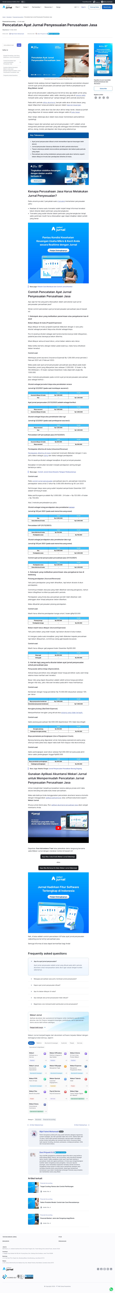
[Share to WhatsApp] (100, 97)
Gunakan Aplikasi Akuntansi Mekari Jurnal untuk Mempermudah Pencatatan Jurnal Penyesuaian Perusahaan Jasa (11, 70)
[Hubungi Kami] (111, 1289)
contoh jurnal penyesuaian (42, 481)
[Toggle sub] (20, 62)
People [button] (72, 1043)
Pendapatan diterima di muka (39, 453)
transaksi (61, 201)
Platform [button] (39, 1043)
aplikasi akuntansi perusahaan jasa (64, 805)
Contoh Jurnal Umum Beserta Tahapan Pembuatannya (57, 472)
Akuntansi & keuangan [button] (51, 1043)
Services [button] (79, 1043)
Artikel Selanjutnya (80, 1125)
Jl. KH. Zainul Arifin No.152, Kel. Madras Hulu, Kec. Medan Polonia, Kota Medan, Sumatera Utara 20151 (28, 1262)
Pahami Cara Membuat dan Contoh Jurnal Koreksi (55, 286)
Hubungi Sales (94, 7)
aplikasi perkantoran (54, 798)
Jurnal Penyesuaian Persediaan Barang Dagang (65, 768)
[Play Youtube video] (58, 828)
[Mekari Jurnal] (7, 7)
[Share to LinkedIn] (103, 97)
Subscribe (103, 88)
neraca (71, 507)
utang (46, 455)
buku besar (75, 112)
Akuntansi (9, 17)
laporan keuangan (74, 105)
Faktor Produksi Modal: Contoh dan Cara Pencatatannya (59, 1202)
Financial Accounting (18, 17)
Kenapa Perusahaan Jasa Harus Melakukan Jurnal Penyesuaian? (11, 56)
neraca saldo (81, 95)
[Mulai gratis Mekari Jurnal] (58, 175)
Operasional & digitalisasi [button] (36, 1047)
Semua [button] (31, 1043)
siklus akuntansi (49, 102)
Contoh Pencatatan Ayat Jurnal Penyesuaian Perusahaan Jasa (9, 62)
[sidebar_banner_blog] (103, 60)
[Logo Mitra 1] (23, 2)
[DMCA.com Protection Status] (29, 1277)
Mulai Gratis (107, 7)
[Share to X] (96, 97)
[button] (77, 7)
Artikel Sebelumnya (36, 1125)
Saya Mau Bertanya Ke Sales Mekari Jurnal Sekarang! (58, 868)
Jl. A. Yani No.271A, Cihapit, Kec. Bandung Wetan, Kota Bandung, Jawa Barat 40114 (23, 1258)
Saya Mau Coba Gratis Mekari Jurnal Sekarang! (58, 857)
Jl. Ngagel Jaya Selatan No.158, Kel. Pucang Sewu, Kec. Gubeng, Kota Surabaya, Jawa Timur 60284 (28, 1253)
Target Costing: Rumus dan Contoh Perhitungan (56, 1186)
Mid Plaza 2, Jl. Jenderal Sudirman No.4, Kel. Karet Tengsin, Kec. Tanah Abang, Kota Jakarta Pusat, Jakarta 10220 (31, 1248)
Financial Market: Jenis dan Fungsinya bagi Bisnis (57, 1218)
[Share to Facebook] (107, 97)
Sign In (83, 7)
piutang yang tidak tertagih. (72, 713)
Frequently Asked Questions (10, 75)
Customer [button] (64, 1043)
